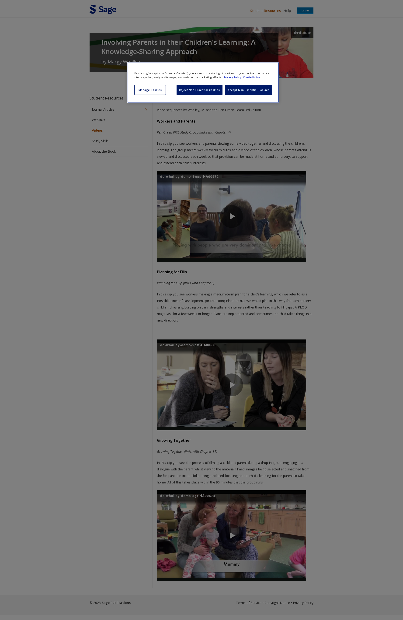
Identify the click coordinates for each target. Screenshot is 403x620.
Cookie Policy (251, 77)
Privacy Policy (233, 77)
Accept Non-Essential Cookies (248, 90)
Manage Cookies (150, 90)
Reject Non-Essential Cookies (199, 90)
